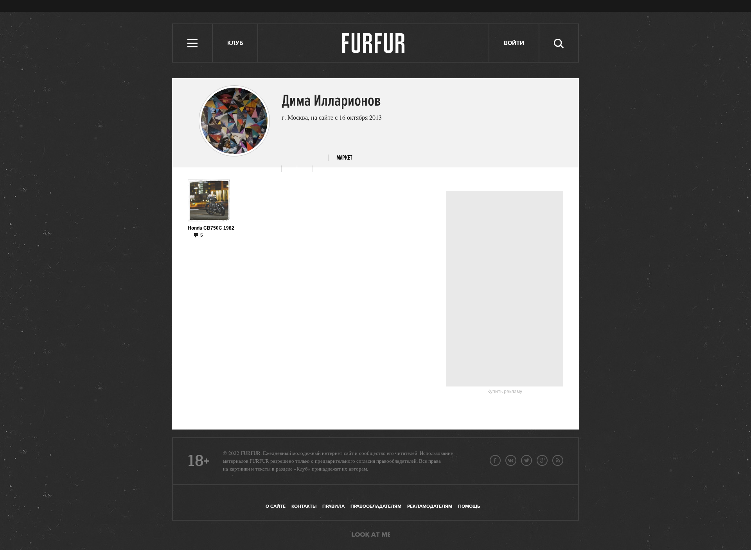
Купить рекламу (504, 391)
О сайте (276, 506)
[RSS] (557, 460)
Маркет (344, 158)
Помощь (469, 506)
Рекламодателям (429, 506)
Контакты (303, 506)
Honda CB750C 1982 (211, 228)
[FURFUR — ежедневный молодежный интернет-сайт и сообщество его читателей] (373, 43)
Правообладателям (375, 506)
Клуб (235, 43)
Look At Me (371, 535)
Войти (514, 43)
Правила (333, 506)
